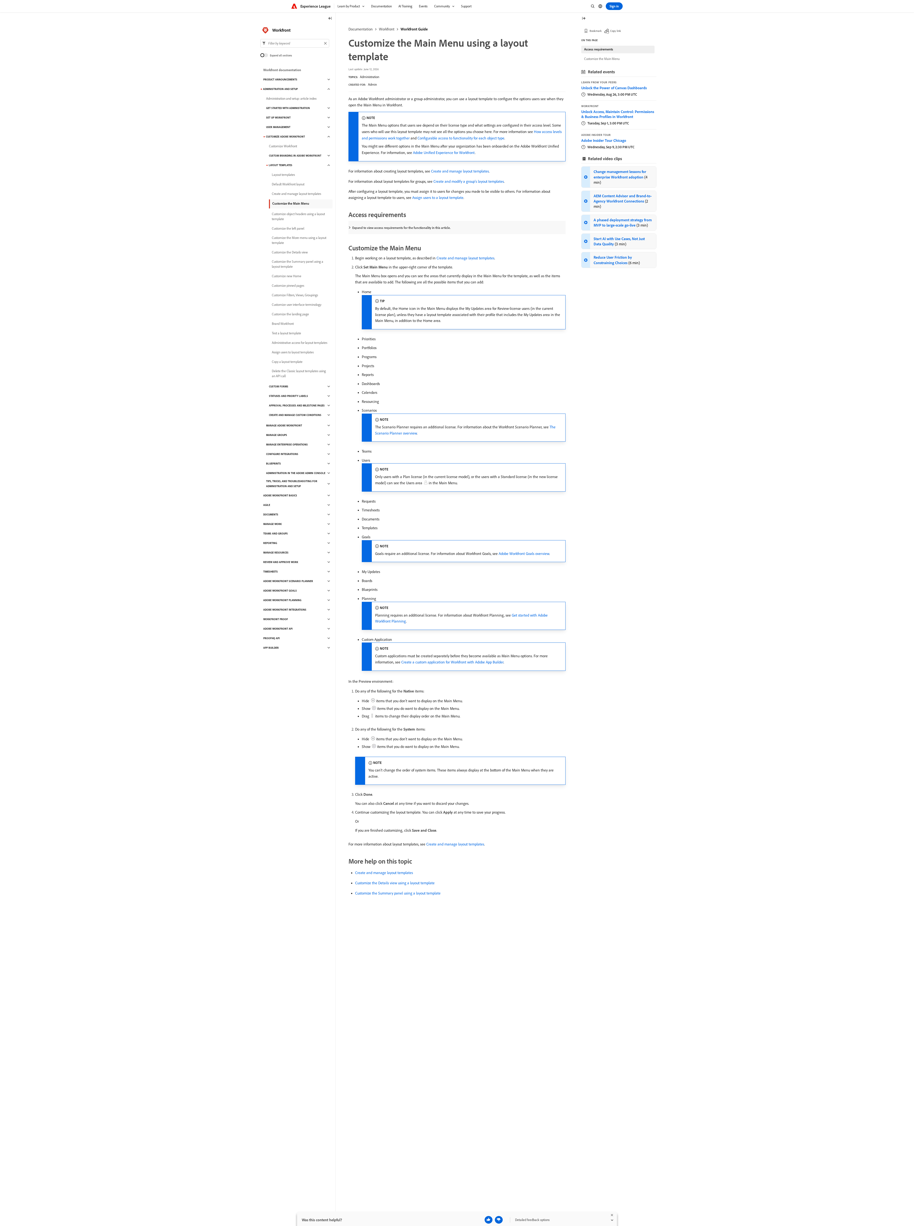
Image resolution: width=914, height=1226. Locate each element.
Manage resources (275, 552)
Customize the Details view (290, 252)
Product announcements (280, 79)
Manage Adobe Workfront (284, 425)
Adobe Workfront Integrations (284, 609)
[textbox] (294, 43)
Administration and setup (280, 89)
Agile (266, 505)
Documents (270, 514)
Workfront (386, 29)
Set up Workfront (278, 117)
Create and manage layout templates (460, 171)
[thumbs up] (488, 1220)
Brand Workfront (283, 323)
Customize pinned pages (288, 285)
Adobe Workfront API (278, 628)
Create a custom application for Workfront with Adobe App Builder (452, 662)
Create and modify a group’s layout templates (468, 181)
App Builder (271, 647)
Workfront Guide (414, 29)
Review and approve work (280, 562)
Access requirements (598, 49)
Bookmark (596, 31)
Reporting (270, 543)
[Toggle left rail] (330, 18)
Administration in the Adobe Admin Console (295, 473)
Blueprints (273, 463)
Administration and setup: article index (291, 98)
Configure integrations (282, 454)
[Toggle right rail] (583, 18)
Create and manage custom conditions (295, 415)
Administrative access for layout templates (299, 343)
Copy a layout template (287, 362)
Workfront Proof (275, 619)
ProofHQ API (271, 638)
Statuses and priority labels (288, 396)
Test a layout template (286, 333)
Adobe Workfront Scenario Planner (288, 581)
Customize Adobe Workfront (285, 136)
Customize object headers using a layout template (298, 216)
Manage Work (272, 524)
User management (278, 127)
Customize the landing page (290, 314)
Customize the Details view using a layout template (395, 882)
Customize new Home (286, 276)
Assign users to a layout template (437, 197)
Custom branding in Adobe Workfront (295, 155)
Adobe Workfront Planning (282, 600)
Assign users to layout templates (293, 352)
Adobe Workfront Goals (280, 590)
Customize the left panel (288, 228)
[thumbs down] (499, 1220)
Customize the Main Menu (290, 203)
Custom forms (278, 386)
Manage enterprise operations (287, 444)
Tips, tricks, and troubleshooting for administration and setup (291, 484)
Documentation (360, 29)
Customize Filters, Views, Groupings (295, 295)
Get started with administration (288, 108)
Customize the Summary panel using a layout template (398, 893)
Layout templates (280, 165)
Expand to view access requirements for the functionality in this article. (401, 228)
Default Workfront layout (288, 184)
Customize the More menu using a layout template (299, 240)
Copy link (615, 31)
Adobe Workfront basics (280, 495)
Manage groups (276, 435)
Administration (369, 77)
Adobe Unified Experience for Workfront (444, 152)
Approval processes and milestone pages (297, 405)
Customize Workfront (283, 146)
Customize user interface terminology (296, 304)
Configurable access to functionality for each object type (460, 138)
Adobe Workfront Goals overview (524, 553)
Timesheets (270, 571)
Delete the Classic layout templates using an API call (299, 373)
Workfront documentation (282, 70)
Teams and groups (275, 533)
